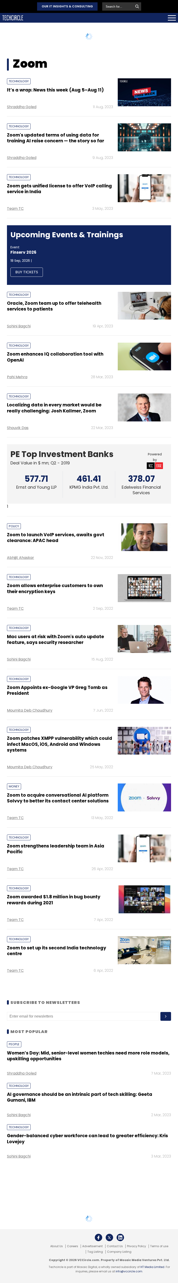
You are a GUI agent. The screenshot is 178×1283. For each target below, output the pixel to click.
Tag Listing (95, 1252)
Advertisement (92, 1246)
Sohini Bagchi (19, 326)
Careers (72, 1246)
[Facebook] (98, 1237)
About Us (56, 1246)
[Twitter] (109, 1237)
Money (14, 786)
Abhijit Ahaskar (20, 557)
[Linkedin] (120, 1237)
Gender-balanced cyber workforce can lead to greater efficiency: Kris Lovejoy (87, 1139)
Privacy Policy (136, 1246)
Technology (19, 81)
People (14, 1044)
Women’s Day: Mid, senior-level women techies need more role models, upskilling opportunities (88, 1056)
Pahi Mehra (17, 377)
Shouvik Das (18, 427)
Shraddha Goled (21, 107)
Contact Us (115, 1246)
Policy (14, 526)
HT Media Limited (152, 1267)
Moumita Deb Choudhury (29, 710)
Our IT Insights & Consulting (67, 6)
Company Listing (119, 1252)
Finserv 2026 (23, 252)
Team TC (15, 208)
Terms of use (159, 1246)
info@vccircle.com (129, 1271)
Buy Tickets (26, 272)
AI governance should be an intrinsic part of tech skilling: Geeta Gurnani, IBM (79, 1097)
